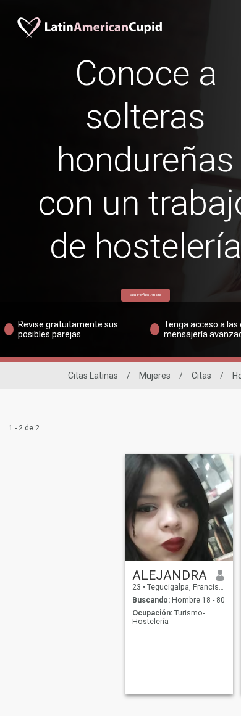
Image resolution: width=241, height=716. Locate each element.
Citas (201, 376)
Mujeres (155, 376)
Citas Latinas (93, 376)
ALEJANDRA (169, 575)
